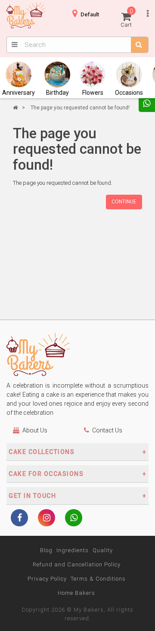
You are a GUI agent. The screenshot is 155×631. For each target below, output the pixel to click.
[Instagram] (46, 518)
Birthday (57, 92)
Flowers (92, 92)
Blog (46, 550)
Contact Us (107, 430)
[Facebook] (19, 518)
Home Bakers (76, 593)
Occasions (129, 92)
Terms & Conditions (98, 578)
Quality (103, 550)
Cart (127, 18)
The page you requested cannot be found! (80, 108)
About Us (34, 430)
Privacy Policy (47, 578)
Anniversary (18, 92)
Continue (124, 202)
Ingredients (72, 550)
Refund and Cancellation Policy (77, 564)
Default (90, 14)
